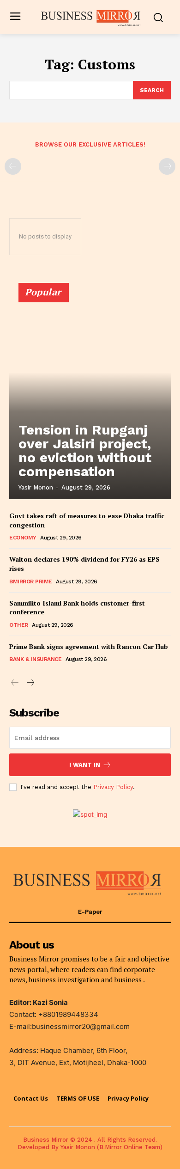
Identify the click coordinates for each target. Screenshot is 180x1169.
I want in (84, 764)
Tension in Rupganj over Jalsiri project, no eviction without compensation (84, 450)
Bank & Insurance (35, 659)
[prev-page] (13, 166)
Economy (22, 537)
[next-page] (30, 683)
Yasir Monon (35, 487)
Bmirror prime (30, 581)
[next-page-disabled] (167, 166)
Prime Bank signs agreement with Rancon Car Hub (88, 646)
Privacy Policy (113, 786)
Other (18, 625)
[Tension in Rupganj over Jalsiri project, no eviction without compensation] (90, 395)
